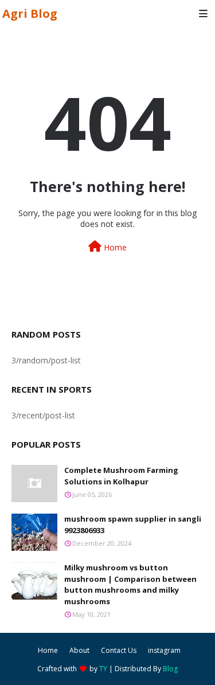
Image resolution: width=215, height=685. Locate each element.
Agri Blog (29, 13)
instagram (164, 650)
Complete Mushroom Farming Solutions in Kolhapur (121, 476)
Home (114, 247)
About (79, 650)
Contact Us (118, 650)
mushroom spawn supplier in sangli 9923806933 (132, 524)
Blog (170, 669)
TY (103, 669)
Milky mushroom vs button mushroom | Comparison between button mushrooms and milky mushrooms (130, 584)
